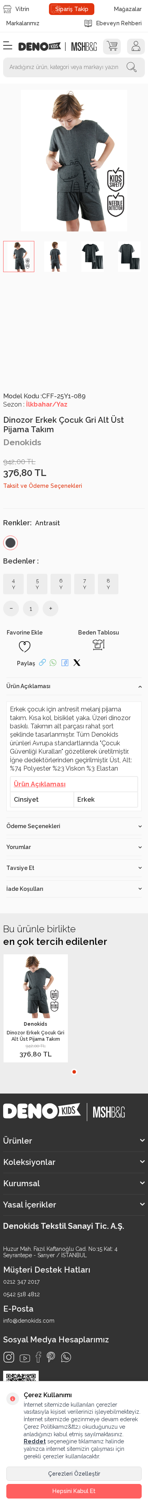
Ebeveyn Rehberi (119, 23)
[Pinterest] (51, 1357)
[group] (74, 160)
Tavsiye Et (20, 868)
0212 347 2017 (21, 1281)
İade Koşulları (24, 889)
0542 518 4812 (21, 1294)
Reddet (35, 1441)
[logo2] (83, 46)
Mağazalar (128, 9)
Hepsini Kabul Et (74, 1491)
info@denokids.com (28, 1321)
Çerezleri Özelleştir (74, 1474)
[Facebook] (38, 1357)
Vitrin (22, 9)
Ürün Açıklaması (28, 686)
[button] (74, 1072)
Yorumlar (18, 847)
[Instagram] (9, 1357)
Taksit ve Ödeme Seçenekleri (42, 486)
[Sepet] (112, 46)
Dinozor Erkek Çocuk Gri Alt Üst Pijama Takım (35, 1036)
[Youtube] (24, 1358)
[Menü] (7, 46)
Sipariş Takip (71, 9)
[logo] (44, 46)
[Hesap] (136, 46)
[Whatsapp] (66, 1357)
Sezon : (35, 404)
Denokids (22, 442)
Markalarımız (22, 23)
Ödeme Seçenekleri (33, 826)
